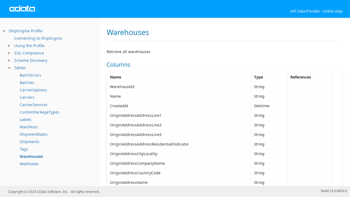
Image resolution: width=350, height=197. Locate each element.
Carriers (27, 97)
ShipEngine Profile (25, 30)
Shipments (29, 141)
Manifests (29, 126)
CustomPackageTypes (39, 112)
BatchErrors (30, 75)
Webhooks (29, 163)
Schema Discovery (30, 60)
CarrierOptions (33, 89)
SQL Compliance (29, 53)
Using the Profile (29, 45)
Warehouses (31, 156)
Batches (27, 82)
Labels (25, 119)
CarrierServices (34, 104)
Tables (20, 67)
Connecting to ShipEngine (38, 38)
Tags (24, 149)
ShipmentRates (34, 134)
